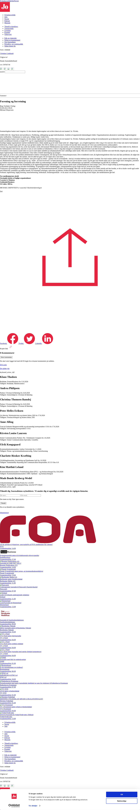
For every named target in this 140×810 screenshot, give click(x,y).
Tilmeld (3, 503)
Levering (7, 30)
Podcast (7, 21)
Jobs (12, 1)
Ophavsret (7, 34)
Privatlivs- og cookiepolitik (13, 44)
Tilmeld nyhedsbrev (11, 26)
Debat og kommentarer (12, 40)
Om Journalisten (10, 42)
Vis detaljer (33, 806)
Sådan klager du (10, 46)
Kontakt (7, 32)
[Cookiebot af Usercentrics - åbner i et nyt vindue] (14, 805)
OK (122, 794)
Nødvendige (121, 801)
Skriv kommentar (6, 357)
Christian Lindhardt (6, 53)
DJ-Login (3, 365)
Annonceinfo (8, 28)
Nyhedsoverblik (5, 1)
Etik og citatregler (10, 38)
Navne (16, 1)
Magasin (7, 23)
